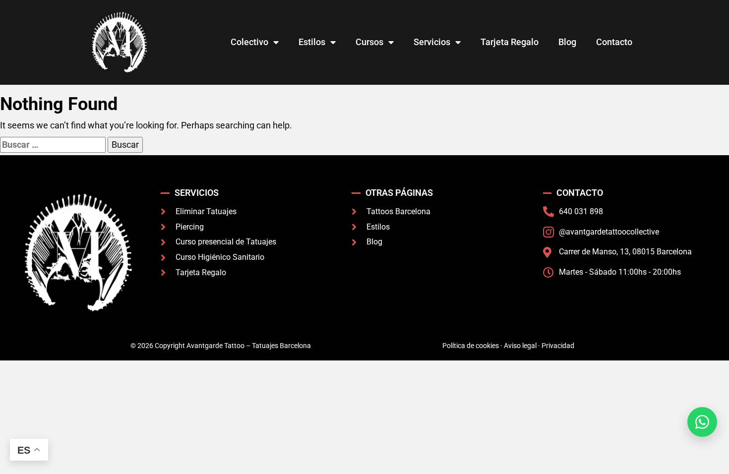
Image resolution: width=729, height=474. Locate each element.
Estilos (312, 42)
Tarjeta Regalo (510, 42)
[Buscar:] (53, 145)
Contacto (614, 42)
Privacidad (558, 346)
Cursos (369, 42)
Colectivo (249, 42)
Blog (567, 42)
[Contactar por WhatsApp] (702, 422)
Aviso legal (520, 346)
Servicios (432, 42)
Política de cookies (470, 346)
